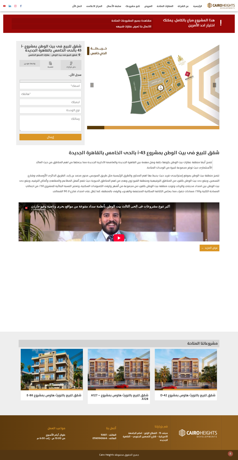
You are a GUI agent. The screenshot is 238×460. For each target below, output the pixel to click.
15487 (104, 435)
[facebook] (20, 6)
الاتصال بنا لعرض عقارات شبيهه (133, 26)
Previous (92, 85)
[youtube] (4, 6)
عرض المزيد (209, 247)
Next (214, 85)
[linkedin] (9, 6)
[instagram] (15, 6)
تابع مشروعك (132, 6)
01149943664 (99, 438)
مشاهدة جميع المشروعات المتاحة (131, 20)
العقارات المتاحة (165, 6)
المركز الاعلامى (94, 6)
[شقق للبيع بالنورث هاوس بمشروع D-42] (186, 369)
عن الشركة (183, 6)
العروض (148, 6)
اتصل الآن (77, 6)
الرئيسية (197, 6)
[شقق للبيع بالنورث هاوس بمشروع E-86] (52, 369)
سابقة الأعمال (114, 6)
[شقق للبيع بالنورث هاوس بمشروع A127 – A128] (119, 369)
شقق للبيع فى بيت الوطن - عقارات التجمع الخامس (53, 55)
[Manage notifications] (230, 453)
